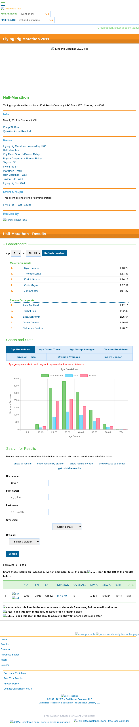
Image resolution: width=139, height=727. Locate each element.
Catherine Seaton (33, 328)
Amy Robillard (31, 305)
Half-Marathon (11, 150)
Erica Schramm (31, 316)
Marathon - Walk (12, 170)
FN (37, 584)
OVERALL (79, 584)
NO (26, 584)
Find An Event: (9, 13)
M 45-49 (62, 595)
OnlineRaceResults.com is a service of (69, 703)
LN (47, 584)
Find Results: (8, 20)
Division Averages (69, 356)
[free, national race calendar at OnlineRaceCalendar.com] (101, 720)
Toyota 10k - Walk (13, 178)
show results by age (81, 463)
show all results (22, 463)
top (8, 253)
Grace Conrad (31, 322)
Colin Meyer (31, 285)
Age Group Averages (82, 349)
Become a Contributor (15, 673)
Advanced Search (10, 654)
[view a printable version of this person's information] (15, 593)
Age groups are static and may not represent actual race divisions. (46, 364)
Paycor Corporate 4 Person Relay (22, 158)
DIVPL (94, 584)
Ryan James (31, 268)
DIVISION (63, 584)
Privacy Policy (11, 683)
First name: (12, 491)
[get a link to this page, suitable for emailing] (117, 634)
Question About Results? (17, 131)
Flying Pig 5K (10, 166)
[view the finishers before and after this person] (15, 597)
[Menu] (3, 4)
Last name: (12, 505)
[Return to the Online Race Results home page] (11, 8)
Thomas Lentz (32, 273)
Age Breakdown (20, 349)
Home (4, 639)
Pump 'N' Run (11, 127)
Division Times (26, 356)
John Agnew (31, 290)
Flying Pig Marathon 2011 (26, 39)
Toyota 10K (9, 162)
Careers (5, 665)
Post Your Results (13, 678)
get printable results (69, 468)
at (23, 253)
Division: (11, 535)
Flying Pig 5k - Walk (14, 183)
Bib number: (13, 476)
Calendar (5, 649)
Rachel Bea (29, 310)
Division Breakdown (116, 349)
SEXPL (106, 584)
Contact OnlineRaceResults (18, 689)
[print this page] (85, 634)
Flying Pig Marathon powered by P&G (24, 146)
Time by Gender (112, 356)
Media (4, 660)
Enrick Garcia (32, 279)
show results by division (50, 463)
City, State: (12, 520)
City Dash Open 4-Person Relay (21, 154)
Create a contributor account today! (118, 27)
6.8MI (118, 584)
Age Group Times (50, 349)
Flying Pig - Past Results (17, 204)
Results (5, 644)
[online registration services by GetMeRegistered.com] (40, 720)
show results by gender (112, 463)
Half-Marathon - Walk (15, 174)
